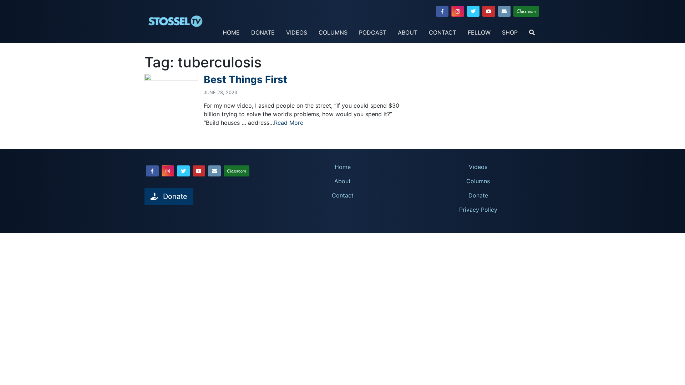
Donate (263, 32)
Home (231, 32)
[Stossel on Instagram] (457, 11)
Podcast (372, 32)
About (407, 32)
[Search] (532, 32)
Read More (288, 122)
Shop (510, 32)
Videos (296, 32)
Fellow (479, 32)
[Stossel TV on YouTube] (488, 11)
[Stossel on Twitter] (473, 11)
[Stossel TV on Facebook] (442, 11)
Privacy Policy (478, 209)
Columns (333, 32)
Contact (442, 32)
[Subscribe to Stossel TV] (504, 11)
